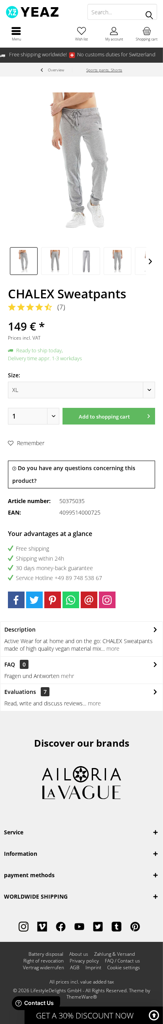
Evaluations (20, 691)
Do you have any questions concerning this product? (73, 474)
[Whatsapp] (71, 600)
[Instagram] (107, 600)
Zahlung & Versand (114, 954)
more (112, 648)
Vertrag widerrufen (43, 967)
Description (20, 629)
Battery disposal (45, 954)
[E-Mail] (89, 600)
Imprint (93, 967)
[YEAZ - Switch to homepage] (41, 12)
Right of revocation (43, 961)
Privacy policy (84, 961)
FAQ (15, 664)
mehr (67, 676)
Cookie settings (123, 967)
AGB (75, 967)
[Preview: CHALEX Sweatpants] (24, 261)
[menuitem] (16, 34)
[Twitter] (34, 600)
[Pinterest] (52, 600)
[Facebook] (16, 600)
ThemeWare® (81, 996)
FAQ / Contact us (122, 961)
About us (78, 954)
